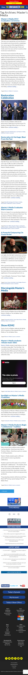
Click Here (14, 3)
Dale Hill (6, 202)
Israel (7, 630)
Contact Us (21, 632)
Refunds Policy (21, 643)
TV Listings (8, 614)
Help (21, 646)
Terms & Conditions (14, 662)
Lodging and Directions (7, 641)
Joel (17, 131)
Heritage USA (12, 202)
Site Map (14, 667)
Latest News (14, 547)
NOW (7, 626)
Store (20, 608)
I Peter (14, 319)
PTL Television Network (21, 630)
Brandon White (8, 225)
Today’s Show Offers (20, 610)
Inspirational (7, 632)
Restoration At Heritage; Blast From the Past (13, 138)
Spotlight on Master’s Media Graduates (12, 396)
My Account (14, 597)
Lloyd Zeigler (19, 282)
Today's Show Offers (14, 602)
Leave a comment (10, 133)
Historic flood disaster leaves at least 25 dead (14, 543)
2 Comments (15, 91)
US (7, 627)
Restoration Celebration (7, 96)
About (21, 624)
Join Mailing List (21, 644)
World (7, 629)
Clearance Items (20, 611)
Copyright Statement (14, 664)
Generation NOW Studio (10, 131)
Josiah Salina (19, 227)
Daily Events (7, 643)
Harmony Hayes (4, 227)
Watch (7, 608)
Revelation (7, 633)
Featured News (14, 527)
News (7, 624)
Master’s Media (5, 345)
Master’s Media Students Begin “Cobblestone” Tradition (13, 426)
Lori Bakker (21, 629)
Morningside (7, 283)
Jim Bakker (15, 7)
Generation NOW (9, 319)
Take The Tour (7, 644)
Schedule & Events (7, 613)
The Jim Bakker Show (21, 626)
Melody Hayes (7, 228)
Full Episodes (7, 610)
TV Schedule (7, 611)
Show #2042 (7, 325)
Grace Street (8, 282)
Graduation (22, 225)
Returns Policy (21, 641)
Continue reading (12, 86)
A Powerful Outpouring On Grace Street (12, 233)
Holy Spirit (13, 282)
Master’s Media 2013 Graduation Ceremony (10, 20)
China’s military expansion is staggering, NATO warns (14, 533)
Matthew (3, 133)
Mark (18, 319)
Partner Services (21, 640)
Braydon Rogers (15, 225)
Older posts (4, 491)
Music (7, 320)
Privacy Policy (14, 666)
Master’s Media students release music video (11, 342)
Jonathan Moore (12, 227)
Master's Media (8, 91)
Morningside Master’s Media (12, 289)
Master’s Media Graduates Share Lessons (12, 208)
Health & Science (7, 635)
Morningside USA (7, 640)
